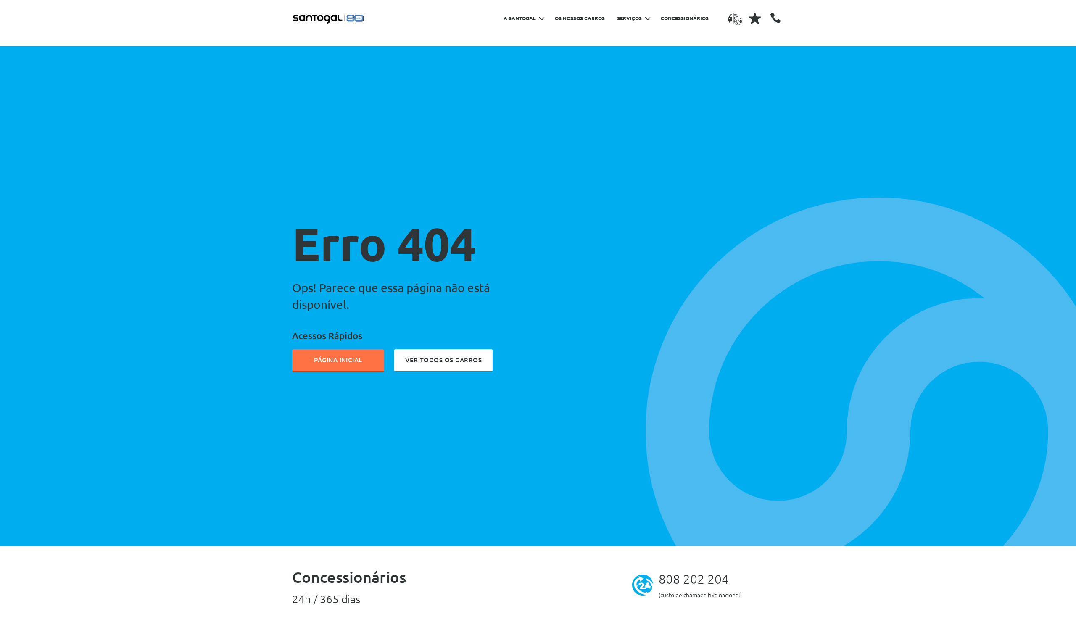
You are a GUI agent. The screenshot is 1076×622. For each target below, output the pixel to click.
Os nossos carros (580, 18)
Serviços (629, 18)
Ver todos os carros (443, 360)
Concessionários (685, 18)
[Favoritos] (754, 18)
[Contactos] (775, 18)
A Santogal (520, 18)
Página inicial (338, 360)
